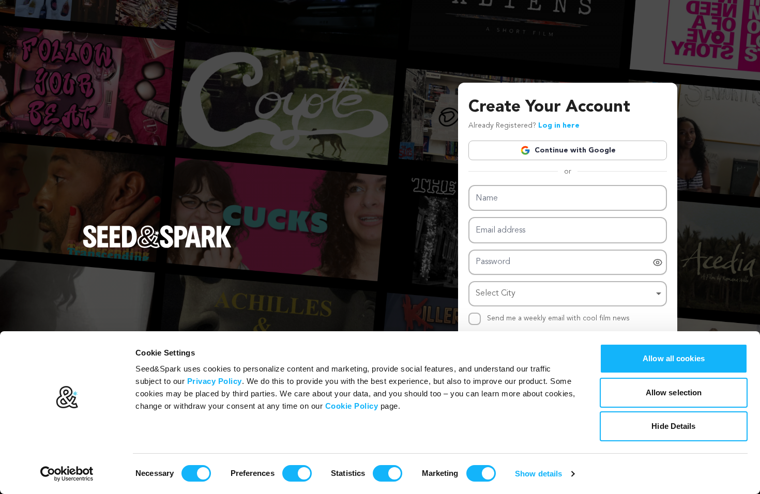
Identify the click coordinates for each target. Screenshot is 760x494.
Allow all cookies (674, 358)
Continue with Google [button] (575, 150)
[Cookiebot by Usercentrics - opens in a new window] (67, 474)
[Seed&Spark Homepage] (157, 247)
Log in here (559, 125)
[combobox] (567, 293)
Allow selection (674, 392)
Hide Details (673, 426)
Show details (538, 473)
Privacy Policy (214, 381)
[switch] (297, 473)
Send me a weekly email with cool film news (558, 318)
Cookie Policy (351, 406)
